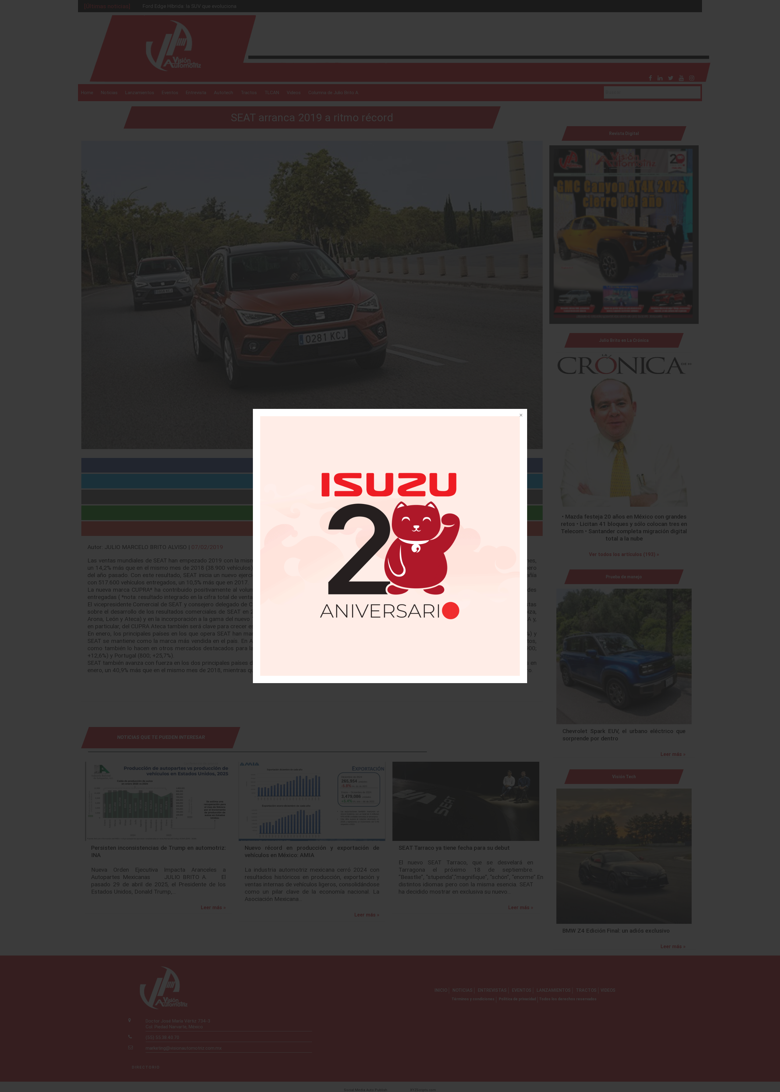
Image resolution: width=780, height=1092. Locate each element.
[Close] (520, 415)
